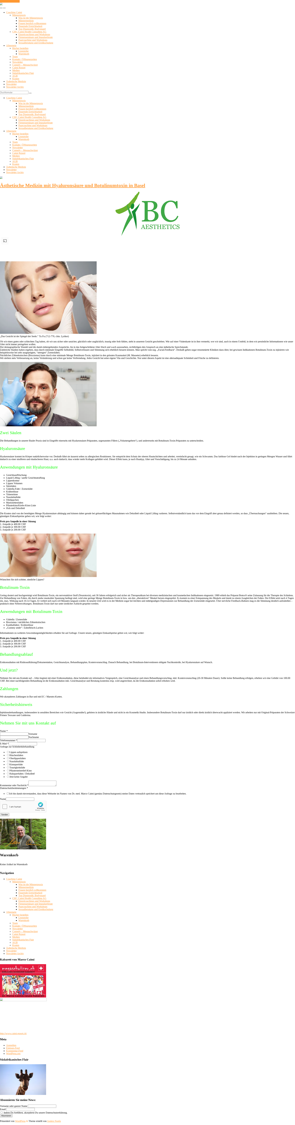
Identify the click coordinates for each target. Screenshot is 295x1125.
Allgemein (11, 45)
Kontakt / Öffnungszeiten (24, 59)
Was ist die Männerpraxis (30, 18)
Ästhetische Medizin (16, 81)
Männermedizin (26, 20)
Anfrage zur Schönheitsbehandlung (17, 746)
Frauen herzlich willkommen (32, 23)
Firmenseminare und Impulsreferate (35, 37)
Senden (4, 814)
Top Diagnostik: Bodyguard (32, 29)
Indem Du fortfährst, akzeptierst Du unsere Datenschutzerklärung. (35, 1112)
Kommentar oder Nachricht (14, 785)
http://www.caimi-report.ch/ (13, 1033)
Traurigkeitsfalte (17, 767)
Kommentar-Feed (14, 1050)
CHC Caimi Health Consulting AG (29, 31)
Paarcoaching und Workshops (32, 40)
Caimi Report (18, 67)
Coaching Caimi (14, 12)
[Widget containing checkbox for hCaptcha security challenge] (23, 806)
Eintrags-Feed (13, 1048)
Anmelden (11, 1045)
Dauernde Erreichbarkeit (30, 26)
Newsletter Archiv (15, 87)
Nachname (33, 737)
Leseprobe (23, 51)
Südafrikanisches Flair (23, 73)
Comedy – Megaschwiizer (25, 65)
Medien (16, 70)
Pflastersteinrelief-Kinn (20, 770)
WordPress (20, 1121)
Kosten (15, 78)
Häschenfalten (16, 755)
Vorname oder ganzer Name (13, 1106)
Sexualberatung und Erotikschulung (35, 42)
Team (15, 56)
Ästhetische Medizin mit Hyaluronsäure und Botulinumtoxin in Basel (72, 185)
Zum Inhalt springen (10, 1)
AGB (15, 76)
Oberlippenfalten (17, 758)
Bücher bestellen (20, 48)
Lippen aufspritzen (18, 752)
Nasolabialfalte (16, 761)
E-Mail (4, 743)
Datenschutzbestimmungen (14, 788)
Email (3, 1109)
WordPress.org (13, 1053)
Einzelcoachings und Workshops (34, 34)
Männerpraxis (19, 15)
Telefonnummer (8, 740)
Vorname (32, 734)
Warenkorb (23, 53)
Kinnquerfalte (16, 764)
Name (4, 731)
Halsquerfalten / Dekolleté (22, 773)
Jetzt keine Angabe (18, 776)
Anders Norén (54, 1121)
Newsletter (17, 62)
